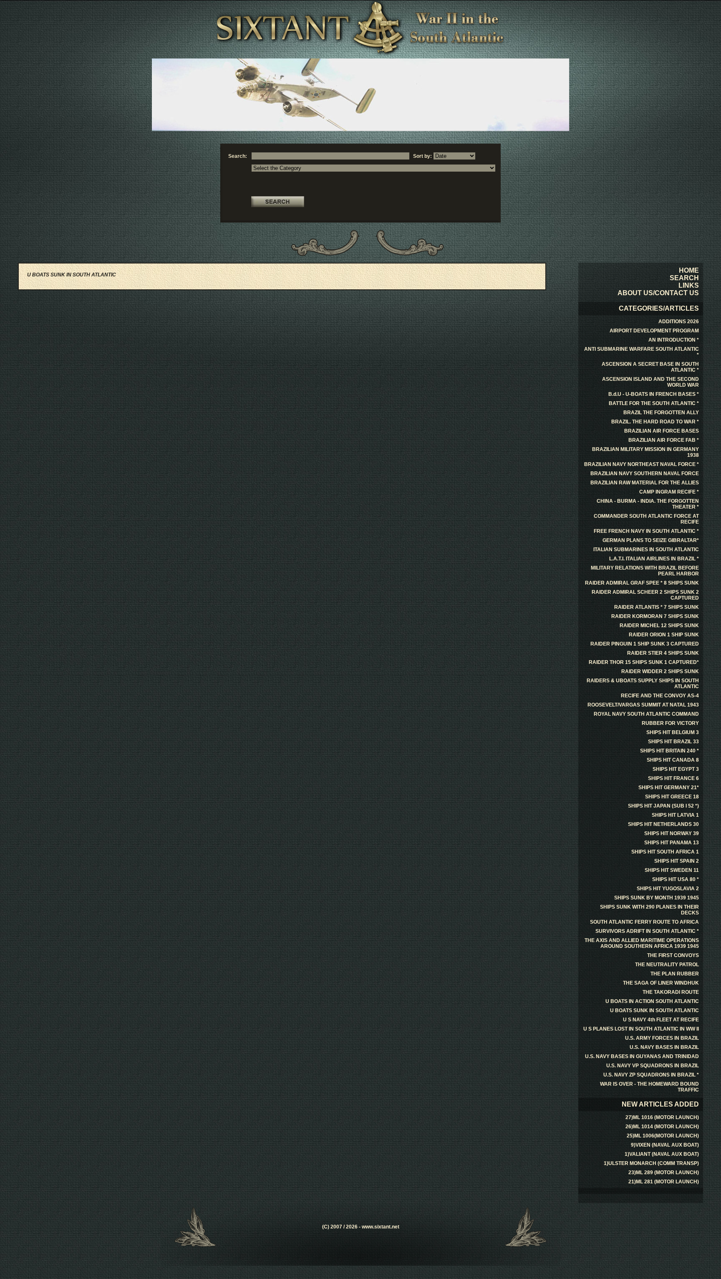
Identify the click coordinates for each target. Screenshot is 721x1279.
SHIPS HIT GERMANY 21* (668, 787)
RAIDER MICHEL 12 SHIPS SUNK (659, 625)
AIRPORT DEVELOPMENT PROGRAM (654, 331)
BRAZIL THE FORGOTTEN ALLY (661, 412)
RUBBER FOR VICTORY (670, 723)
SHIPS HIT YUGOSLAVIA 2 (668, 889)
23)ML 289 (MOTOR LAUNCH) (663, 1172)
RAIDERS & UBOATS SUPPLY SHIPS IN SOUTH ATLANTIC (643, 683)
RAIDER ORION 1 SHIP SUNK (664, 635)
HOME (689, 270)
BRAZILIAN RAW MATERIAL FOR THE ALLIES (644, 483)
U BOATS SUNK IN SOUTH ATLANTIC (654, 1010)
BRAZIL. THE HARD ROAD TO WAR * (655, 422)
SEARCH (684, 277)
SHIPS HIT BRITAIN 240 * (669, 751)
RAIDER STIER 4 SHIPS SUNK (663, 653)
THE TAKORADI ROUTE (671, 992)
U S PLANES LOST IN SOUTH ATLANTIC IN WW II (641, 1029)
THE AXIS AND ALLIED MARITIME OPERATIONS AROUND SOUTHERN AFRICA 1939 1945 (642, 943)
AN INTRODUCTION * (673, 340)
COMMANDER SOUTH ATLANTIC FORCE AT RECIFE (646, 519)
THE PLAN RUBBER (674, 974)
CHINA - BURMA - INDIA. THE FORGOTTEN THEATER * (648, 504)
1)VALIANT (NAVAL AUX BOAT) (662, 1154)
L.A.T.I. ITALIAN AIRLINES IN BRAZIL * (654, 559)
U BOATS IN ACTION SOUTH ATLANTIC (652, 1001)
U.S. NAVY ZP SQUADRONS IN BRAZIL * (651, 1075)
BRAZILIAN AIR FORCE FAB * (663, 440)
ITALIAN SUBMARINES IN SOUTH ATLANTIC (646, 549)
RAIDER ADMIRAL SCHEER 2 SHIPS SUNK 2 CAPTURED (645, 595)
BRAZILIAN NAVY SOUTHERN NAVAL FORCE (644, 473)
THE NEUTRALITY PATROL (667, 964)
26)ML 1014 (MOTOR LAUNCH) (662, 1127)
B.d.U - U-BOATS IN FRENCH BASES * (653, 394)
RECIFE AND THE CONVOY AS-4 (660, 696)
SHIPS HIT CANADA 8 (673, 760)
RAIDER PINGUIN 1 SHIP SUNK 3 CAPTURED (644, 644)
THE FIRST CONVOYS (673, 955)
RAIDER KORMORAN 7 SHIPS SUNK (655, 616)
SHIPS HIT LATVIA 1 (675, 815)
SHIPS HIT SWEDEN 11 (672, 870)
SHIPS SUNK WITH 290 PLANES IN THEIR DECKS (649, 910)
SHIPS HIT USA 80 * (675, 879)
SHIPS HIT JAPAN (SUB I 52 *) (663, 806)
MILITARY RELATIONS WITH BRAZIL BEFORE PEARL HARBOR (645, 571)
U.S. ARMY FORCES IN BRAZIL (662, 1038)
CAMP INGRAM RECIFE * (669, 492)
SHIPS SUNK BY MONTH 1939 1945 (656, 898)
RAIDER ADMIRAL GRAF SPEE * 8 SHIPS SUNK (642, 583)
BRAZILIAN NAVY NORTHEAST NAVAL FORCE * (641, 464)
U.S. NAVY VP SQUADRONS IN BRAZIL (652, 1066)
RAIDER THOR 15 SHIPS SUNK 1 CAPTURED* (644, 662)
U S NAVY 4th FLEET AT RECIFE (661, 1020)
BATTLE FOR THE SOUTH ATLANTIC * (654, 403)
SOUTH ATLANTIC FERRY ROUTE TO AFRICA (644, 922)
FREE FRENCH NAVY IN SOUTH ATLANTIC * (646, 531)
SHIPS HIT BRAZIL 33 (673, 742)
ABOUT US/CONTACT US (658, 292)
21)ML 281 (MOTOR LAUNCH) (663, 1182)
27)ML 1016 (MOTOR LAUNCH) (662, 1117)
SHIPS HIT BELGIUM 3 (672, 732)
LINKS (688, 285)
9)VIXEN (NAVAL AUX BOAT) (665, 1145)
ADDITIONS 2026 (678, 321)
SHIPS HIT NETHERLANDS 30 (663, 824)
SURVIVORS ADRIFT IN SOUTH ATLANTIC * (647, 931)
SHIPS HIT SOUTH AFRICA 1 (665, 852)
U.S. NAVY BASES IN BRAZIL (664, 1047)
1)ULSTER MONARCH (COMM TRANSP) (651, 1163)
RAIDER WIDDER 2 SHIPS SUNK (660, 671)
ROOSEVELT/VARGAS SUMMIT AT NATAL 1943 (643, 705)
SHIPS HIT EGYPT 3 (676, 769)
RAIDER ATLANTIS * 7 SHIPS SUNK (656, 607)
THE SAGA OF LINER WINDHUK (661, 983)
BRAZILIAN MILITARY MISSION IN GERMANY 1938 (645, 452)
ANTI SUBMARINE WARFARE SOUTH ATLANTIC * (641, 352)
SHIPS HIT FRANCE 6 (673, 778)
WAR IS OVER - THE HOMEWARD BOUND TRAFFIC (649, 1087)
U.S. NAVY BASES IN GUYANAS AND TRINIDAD (642, 1056)
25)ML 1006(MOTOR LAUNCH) (663, 1136)
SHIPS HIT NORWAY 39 (671, 833)
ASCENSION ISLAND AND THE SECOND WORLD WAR (650, 382)
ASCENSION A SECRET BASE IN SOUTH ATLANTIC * (650, 367)
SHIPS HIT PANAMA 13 (671, 843)
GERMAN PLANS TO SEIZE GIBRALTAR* (651, 540)
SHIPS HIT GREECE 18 (672, 797)
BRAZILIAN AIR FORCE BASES (661, 431)
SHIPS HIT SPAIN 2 (676, 861)
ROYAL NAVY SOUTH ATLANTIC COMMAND (646, 714)
